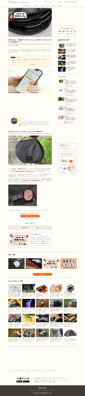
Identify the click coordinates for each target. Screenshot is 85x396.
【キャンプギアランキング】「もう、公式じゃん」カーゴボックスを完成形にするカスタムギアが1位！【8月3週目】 (71, 44)
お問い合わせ (47, 380)
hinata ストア (32, 390)
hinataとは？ (36, 380)
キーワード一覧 (65, 380)
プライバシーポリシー (43, 381)
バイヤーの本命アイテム (31, 219)
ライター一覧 (59, 380)
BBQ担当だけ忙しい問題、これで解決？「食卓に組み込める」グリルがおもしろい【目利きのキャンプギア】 (71, 56)
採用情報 (49, 381)
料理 (48, 5)
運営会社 (53, 381)
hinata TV (53, 390)
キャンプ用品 (34, 5)
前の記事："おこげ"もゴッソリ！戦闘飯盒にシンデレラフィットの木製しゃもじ (44, 241)
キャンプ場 (42, 5)
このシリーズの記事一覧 (40, 245)
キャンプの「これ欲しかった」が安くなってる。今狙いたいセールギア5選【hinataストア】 (71, 62)
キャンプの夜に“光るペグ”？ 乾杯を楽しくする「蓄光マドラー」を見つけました (71, 68)
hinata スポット (47, 390)
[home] (42, 387)
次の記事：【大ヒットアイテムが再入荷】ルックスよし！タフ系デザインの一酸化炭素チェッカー (47, 243)
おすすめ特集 (26, 5)
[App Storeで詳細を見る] (19, 381)
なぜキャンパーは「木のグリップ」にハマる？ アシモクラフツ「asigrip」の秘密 (71, 50)
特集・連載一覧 (42, 274)
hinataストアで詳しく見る (30, 216)
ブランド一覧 (53, 380)
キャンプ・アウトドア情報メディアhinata (16, 370)
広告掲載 (41, 380)
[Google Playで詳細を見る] (26, 381)
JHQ (25, 219)
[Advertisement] (18, 104)
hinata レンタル (39, 390)
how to (53, 5)
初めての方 (59, 5)
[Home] (18, 2)
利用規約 (36, 381)
